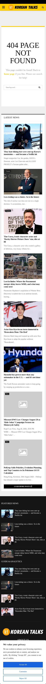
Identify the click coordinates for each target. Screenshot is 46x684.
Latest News (11, 117)
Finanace (8, 126)
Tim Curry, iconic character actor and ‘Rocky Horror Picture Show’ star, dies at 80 (22, 239)
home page (9, 74)
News (7, 394)
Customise (23, 671)
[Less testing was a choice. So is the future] (23, 181)
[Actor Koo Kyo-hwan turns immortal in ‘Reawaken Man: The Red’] (23, 314)
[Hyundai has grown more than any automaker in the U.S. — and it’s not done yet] (23, 359)
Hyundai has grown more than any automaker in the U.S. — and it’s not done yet (22, 377)
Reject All (23, 678)
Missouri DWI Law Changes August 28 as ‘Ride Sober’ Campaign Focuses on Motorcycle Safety (22, 422)
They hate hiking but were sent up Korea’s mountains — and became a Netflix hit (28, 513)
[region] (23, 662)
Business (8, 255)
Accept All (23, 665)
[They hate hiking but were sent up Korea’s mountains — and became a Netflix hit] (23, 136)
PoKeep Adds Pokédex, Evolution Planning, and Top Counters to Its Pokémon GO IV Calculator (23, 470)
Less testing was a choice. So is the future (21, 197)
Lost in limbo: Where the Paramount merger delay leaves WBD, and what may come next (22, 284)
